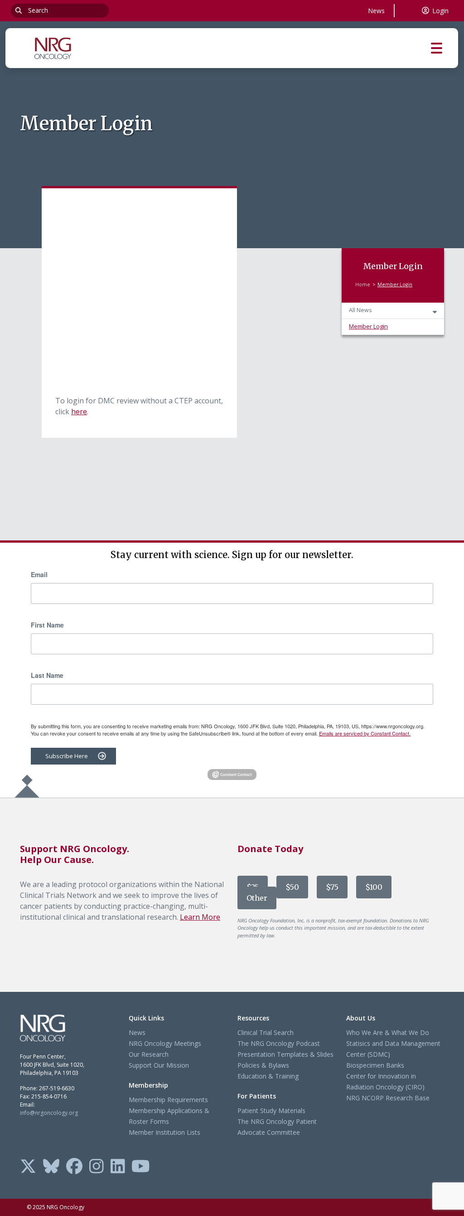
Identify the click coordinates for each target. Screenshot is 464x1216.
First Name (47, 625)
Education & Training (268, 1076)
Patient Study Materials (271, 1110)
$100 (373, 887)
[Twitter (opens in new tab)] (28, 1167)
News (376, 10)
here (79, 412)
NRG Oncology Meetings (165, 1043)
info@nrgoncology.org (49, 1113)
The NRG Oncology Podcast (278, 1043)
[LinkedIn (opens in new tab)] (118, 1167)
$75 (332, 887)
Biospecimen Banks (375, 1065)
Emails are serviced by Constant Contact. (365, 733)
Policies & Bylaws (263, 1065)
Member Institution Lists (164, 1132)
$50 (292, 887)
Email (39, 574)
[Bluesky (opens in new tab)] (51, 1167)
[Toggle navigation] (444, 48)
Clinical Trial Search (265, 1032)
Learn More (200, 917)
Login (440, 10)
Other (256, 897)
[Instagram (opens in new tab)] (96, 1167)
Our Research (149, 1054)
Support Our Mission (159, 1065)
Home (362, 284)
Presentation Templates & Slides (285, 1054)
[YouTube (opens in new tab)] (140, 1167)
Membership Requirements (168, 1099)
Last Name (47, 675)
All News (360, 310)
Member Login (368, 326)
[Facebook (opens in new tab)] (74, 1167)
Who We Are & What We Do (387, 1032)
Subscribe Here (66, 756)
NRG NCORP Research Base (388, 1097)
